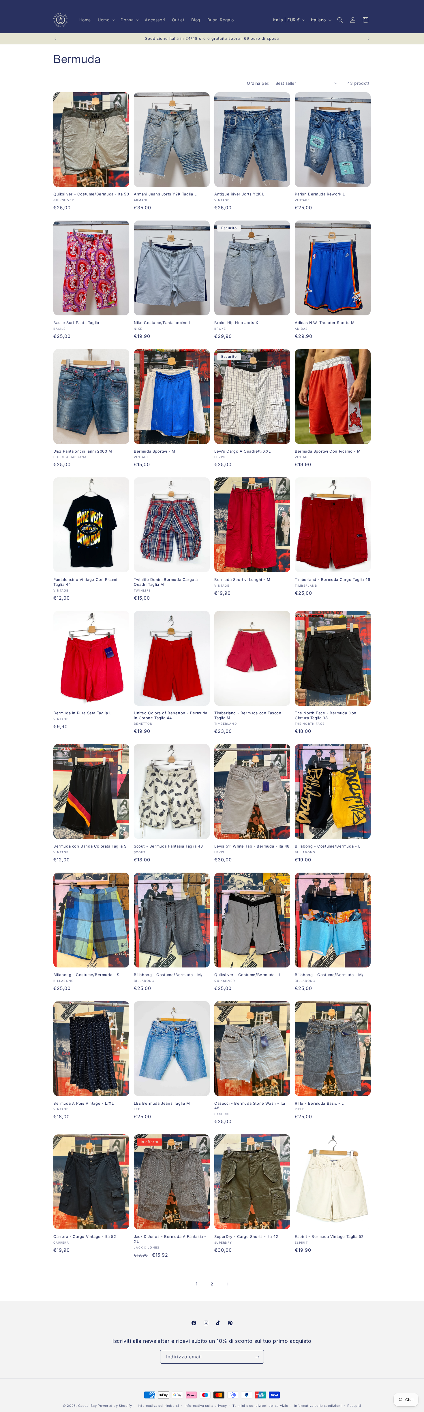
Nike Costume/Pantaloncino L (162, 322)
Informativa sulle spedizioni (318, 1405)
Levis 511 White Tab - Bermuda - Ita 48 (252, 846)
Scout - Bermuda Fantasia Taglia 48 (168, 846)
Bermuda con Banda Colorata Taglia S (90, 846)
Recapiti (354, 1405)
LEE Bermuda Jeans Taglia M (162, 1103)
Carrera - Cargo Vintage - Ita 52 (84, 1236)
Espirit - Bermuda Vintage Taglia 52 (329, 1236)
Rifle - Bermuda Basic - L (319, 1103)
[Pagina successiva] (227, 1284)
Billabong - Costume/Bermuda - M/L (169, 974)
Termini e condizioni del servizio (260, 1405)
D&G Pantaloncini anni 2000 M (82, 451)
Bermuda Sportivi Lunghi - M (242, 579)
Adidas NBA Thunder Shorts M (324, 322)
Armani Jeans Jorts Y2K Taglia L (165, 194)
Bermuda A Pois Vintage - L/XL (83, 1103)
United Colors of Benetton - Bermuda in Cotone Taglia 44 (170, 715)
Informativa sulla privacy (206, 1405)
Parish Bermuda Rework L (320, 194)
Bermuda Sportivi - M (154, 451)
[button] (105, 20)
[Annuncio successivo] (368, 38)
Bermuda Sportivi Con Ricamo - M (328, 451)
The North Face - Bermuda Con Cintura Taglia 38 (326, 715)
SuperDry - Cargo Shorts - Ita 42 (246, 1236)
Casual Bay (87, 1406)
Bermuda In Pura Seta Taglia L (82, 713)
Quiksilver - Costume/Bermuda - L (247, 974)
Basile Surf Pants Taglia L (78, 322)
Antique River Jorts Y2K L (239, 194)
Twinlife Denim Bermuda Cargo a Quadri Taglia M (166, 582)
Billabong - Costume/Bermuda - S (86, 974)
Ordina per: (258, 83)
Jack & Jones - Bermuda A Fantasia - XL (170, 1239)
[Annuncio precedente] (55, 38)
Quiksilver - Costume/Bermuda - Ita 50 (91, 194)
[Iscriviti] (257, 1357)
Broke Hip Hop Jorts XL (237, 322)
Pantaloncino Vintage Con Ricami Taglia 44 (85, 582)
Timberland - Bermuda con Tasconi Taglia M (248, 715)
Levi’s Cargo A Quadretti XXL (242, 451)
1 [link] (197, 1284)
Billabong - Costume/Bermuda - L (328, 846)
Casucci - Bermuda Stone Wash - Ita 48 (249, 1105)
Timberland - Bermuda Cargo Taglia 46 (332, 579)
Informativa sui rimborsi (158, 1405)
